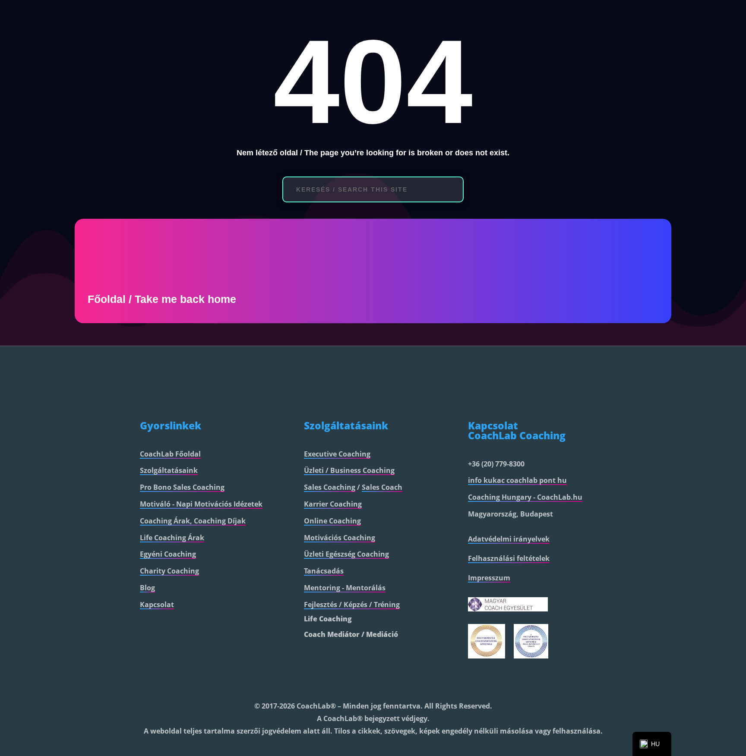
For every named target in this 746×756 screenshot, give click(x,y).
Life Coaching (328, 619)
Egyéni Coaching (168, 554)
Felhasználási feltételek (509, 558)
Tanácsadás (324, 571)
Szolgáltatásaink (169, 470)
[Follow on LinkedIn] (476, 682)
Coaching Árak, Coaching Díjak (193, 521)
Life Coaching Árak (172, 537)
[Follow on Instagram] (495, 683)
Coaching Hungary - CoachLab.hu (525, 497)
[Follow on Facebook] (513, 683)
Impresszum (489, 578)
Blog (147, 587)
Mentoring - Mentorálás (345, 587)
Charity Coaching (169, 571)
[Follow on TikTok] (576, 683)
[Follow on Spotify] (594, 683)
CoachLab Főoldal (170, 454)
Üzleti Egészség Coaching (346, 554)
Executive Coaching (337, 454)
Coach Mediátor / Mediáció (351, 634)
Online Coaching (332, 521)
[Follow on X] (531, 683)
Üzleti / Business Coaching (349, 470)
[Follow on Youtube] (553, 682)
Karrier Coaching (333, 504)
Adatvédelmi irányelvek (509, 539)
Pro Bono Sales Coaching (182, 487)
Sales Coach (382, 487)
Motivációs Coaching (339, 537)
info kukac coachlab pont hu (517, 480)
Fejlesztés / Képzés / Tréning (352, 604)
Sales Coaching (329, 487)
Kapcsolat (157, 604)
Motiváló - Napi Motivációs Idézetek (201, 504)
